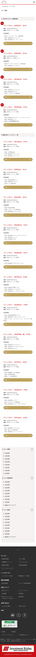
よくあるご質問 (6, 606)
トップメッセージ (23, 590)
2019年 (7, 473)
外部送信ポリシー (24, 635)
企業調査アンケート (7, 562)
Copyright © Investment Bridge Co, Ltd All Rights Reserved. (18, 654)
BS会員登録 (5, 583)
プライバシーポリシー (7, 635)
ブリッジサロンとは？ (7, 568)
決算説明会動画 (23, 565)
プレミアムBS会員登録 (25, 583)
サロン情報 (22, 559)
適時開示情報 (5, 565)
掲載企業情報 (5, 559)
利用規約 (13, 631)
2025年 (7, 456)
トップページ (5, 6)
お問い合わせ (22, 606)
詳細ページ (7, 43)
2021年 (7, 467)
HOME (3, 631)
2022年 (7, 465)
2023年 (7, 462)
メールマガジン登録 (7, 576)
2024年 (7, 459)
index (11, 2)
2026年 (7, 453)
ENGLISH (21, 596)
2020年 (7, 470)
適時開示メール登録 (24, 576)
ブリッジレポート (23, 562)
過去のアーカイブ (10, 505)
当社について (5, 590)
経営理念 (21, 593)
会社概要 (4, 593)
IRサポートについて (8, 597)
